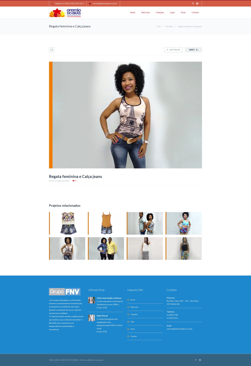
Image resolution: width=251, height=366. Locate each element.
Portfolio (169, 26)
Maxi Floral (102, 315)
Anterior (174, 50)
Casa (159, 26)
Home (132, 12)
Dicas (183, 12)
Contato (195, 12)
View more (67, 223)
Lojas (172, 12)
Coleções (160, 12)
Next (192, 50)
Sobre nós (145, 12)
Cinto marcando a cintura (109, 298)
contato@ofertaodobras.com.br (105, 3)
